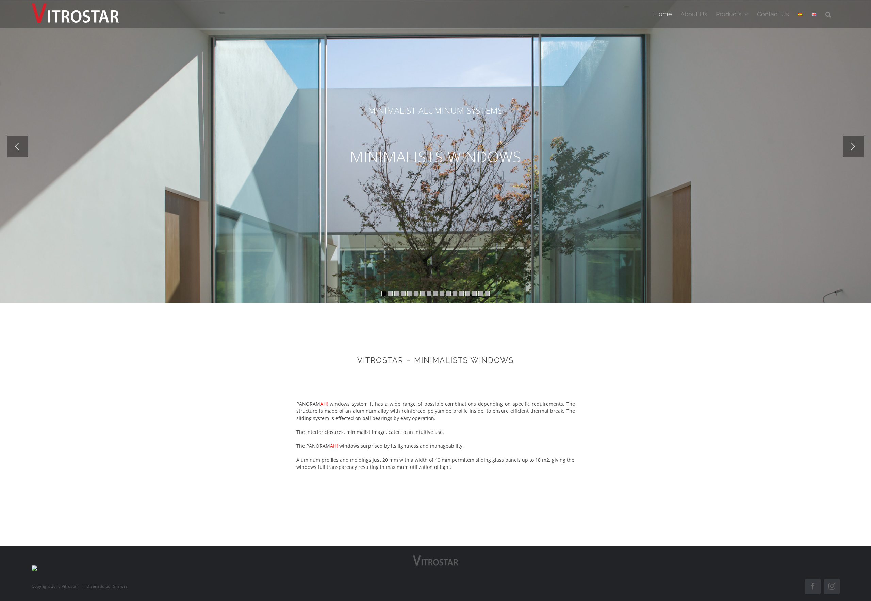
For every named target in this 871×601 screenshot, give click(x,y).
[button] (828, 14)
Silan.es (120, 586)
